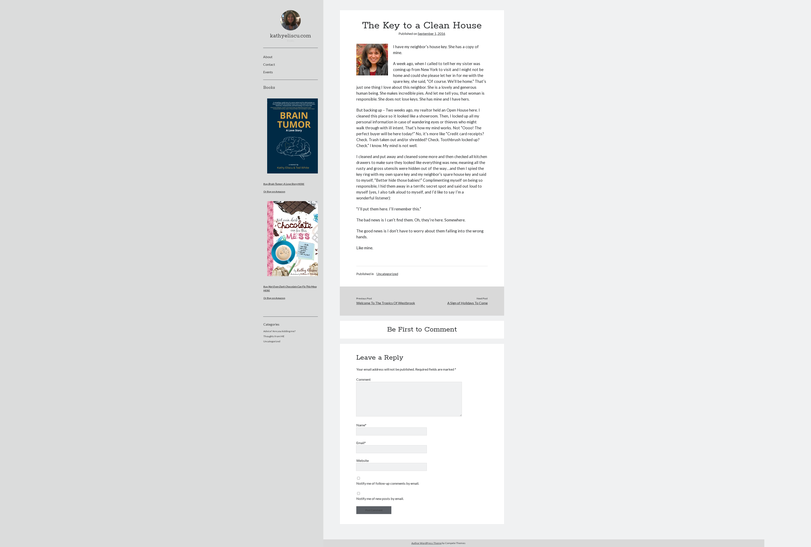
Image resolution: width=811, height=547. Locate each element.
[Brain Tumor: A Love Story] (293, 176)
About (267, 57)
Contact (269, 64)
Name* (361, 425)
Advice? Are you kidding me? (279, 331)
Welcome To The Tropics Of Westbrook (385, 303)
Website (362, 460)
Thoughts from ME (273, 336)
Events (268, 72)
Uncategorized (271, 341)
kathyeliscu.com (290, 36)
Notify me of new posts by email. (380, 499)
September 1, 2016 (431, 33)
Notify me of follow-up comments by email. (387, 483)
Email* (361, 443)
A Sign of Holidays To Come (467, 303)
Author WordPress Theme (426, 543)
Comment (363, 379)
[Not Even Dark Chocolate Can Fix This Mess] (293, 279)
